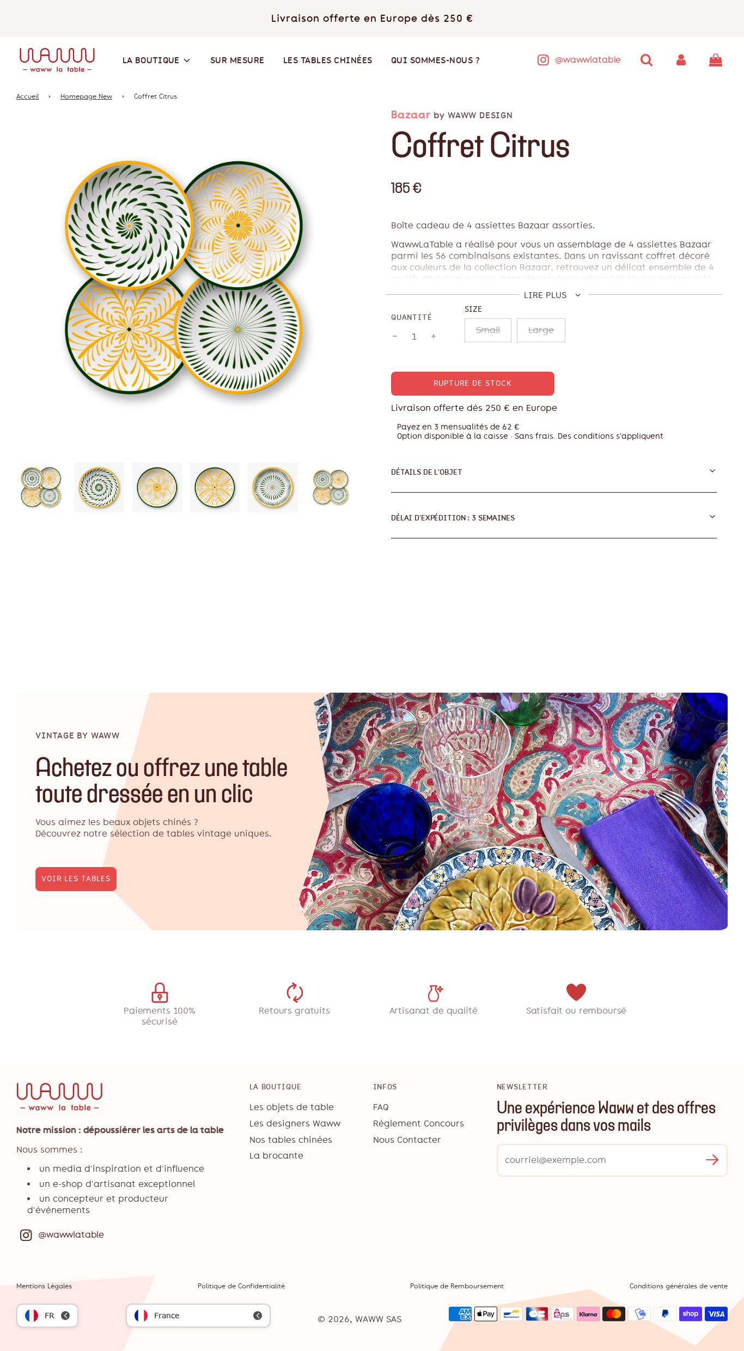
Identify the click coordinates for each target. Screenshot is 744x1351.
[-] (395, 337)
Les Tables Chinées (328, 60)
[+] (433, 337)
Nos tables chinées (290, 1140)
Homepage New (86, 96)
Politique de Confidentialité (241, 1286)
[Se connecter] (681, 59)
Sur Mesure (237, 60)
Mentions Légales (44, 1286)
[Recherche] (646, 59)
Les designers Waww (294, 1123)
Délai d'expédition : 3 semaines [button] (453, 518)
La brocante (276, 1155)
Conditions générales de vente (679, 1286)
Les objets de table (291, 1107)
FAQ (381, 1107)
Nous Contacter (407, 1140)
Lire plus (546, 295)
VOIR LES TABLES (76, 878)
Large (541, 330)
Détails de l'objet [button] (426, 472)
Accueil (27, 96)
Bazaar (411, 114)
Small (488, 330)
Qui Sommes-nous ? (435, 60)
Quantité (411, 317)
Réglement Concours (418, 1123)
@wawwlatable (588, 59)
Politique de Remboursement (457, 1286)
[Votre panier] (717, 59)
